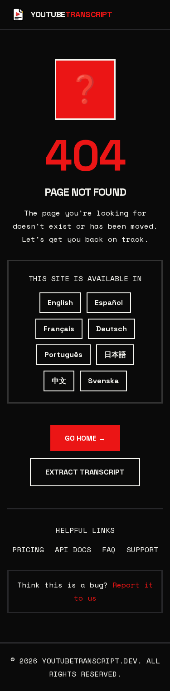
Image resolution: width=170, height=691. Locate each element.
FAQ (109, 549)
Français (59, 329)
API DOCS (73, 549)
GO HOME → (85, 438)
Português (63, 354)
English (60, 302)
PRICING (28, 549)
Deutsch (111, 329)
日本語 (115, 354)
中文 (59, 380)
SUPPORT (142, 549)
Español (109, 302)
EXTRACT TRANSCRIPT (85, 472)
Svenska (103, 380)
